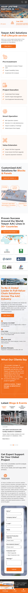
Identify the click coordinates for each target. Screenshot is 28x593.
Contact (23, 591)
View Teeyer (6, 315)
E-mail (14, 591)
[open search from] (22, 2)
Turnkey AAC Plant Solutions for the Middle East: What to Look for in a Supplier (13, 432)
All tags (16, 586)
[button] (1, 15)
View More (7, 46)
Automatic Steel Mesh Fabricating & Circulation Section (8, 205)
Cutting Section (15, 188)
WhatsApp (5, 591)
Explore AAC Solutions (9, 178)
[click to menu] (26, 2)
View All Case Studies (9, 232)
